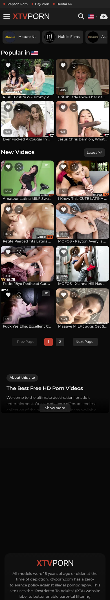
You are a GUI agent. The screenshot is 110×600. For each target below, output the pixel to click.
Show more (55, 408)
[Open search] (81, 16)
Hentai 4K (64, 4)
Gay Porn (42, 4)
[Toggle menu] (6, 16)
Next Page (84, 342)
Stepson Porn (17, 4)
